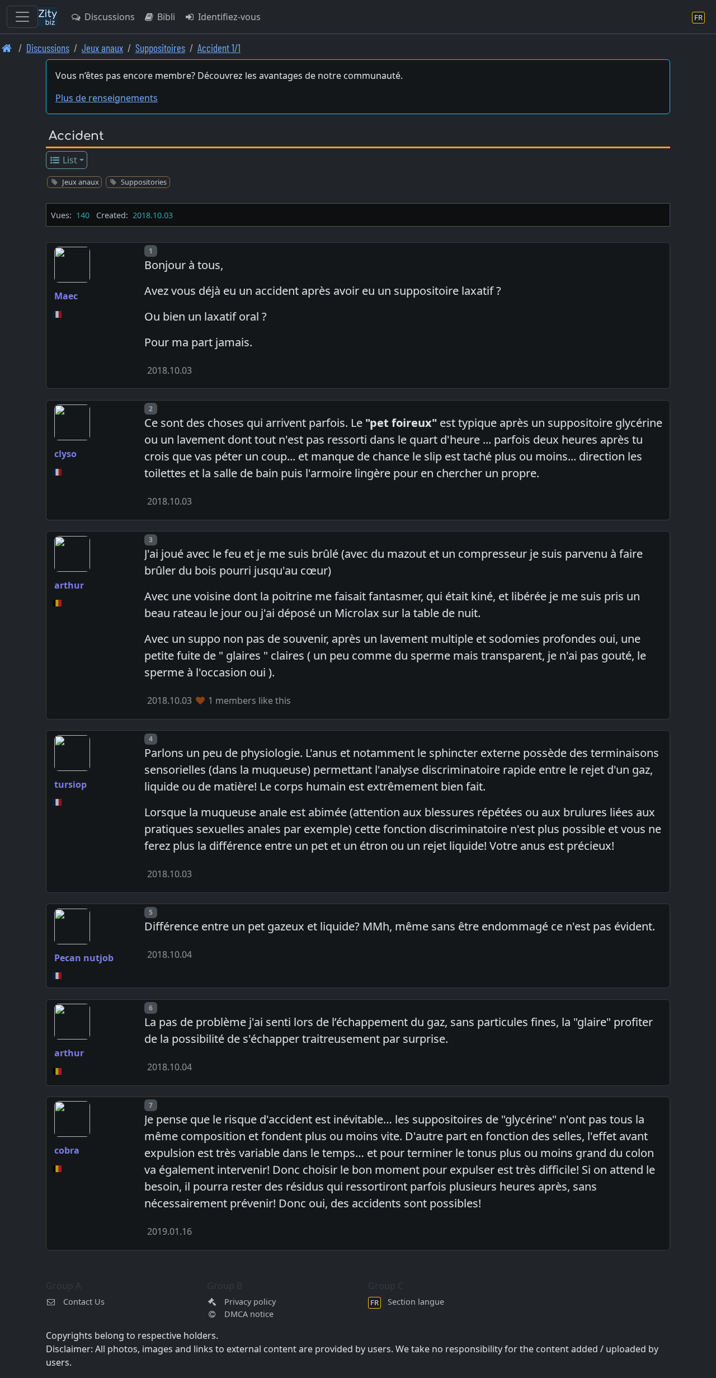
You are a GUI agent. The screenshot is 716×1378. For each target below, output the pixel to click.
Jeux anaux (102, 47)
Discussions (108, 17)
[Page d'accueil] (7, 47)
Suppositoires (160, 47)
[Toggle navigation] (22, 17)
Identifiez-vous (228, 17)
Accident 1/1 (219, 47)
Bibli (165, 17)
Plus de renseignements (106, 98)
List (68, 160)
